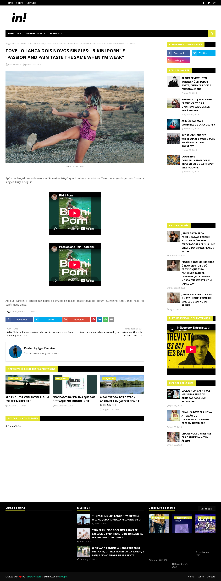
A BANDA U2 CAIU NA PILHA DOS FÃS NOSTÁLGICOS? (205, 542)
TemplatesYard (33, 576)
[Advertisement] (191, 198)
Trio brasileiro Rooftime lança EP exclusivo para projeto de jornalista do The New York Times (117, 533)
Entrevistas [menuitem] (34, 33)
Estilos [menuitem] (55, 33)
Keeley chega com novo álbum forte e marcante (27, 399)
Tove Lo (25, 43)
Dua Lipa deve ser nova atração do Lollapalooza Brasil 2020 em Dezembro (197, 417)
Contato (31, 3)
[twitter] (209, 2)
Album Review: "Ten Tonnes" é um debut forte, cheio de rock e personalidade (196, 83)
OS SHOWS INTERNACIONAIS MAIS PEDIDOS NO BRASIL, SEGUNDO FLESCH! (160, 546)
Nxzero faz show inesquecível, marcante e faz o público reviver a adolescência (181, 548)
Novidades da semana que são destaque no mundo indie (74, 399)
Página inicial (12, 43)
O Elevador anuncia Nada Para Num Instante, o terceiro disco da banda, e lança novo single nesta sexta (118, 551)
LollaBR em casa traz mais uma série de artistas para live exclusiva (196, 396)
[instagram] (213, 2)
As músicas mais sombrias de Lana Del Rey (198, 122)
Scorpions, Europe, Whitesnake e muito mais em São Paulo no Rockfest (198, 140)
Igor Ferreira (14, 64)
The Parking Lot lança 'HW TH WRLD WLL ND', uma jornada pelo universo (116, 517)
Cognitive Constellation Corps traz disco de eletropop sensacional (198, 162)
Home (9, 3)
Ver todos (206, 508)
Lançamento (19, 311)
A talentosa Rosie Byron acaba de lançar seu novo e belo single (119, 401)
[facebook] (203, 2)
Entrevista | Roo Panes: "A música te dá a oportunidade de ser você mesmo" (197, 105)
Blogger (63, 576)
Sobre (19, 3)
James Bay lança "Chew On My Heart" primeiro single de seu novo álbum (197, 300)
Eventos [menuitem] (13, 33)
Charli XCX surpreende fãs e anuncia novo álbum (196, 437)
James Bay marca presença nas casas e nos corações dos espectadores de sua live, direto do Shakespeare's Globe (198, 242)
